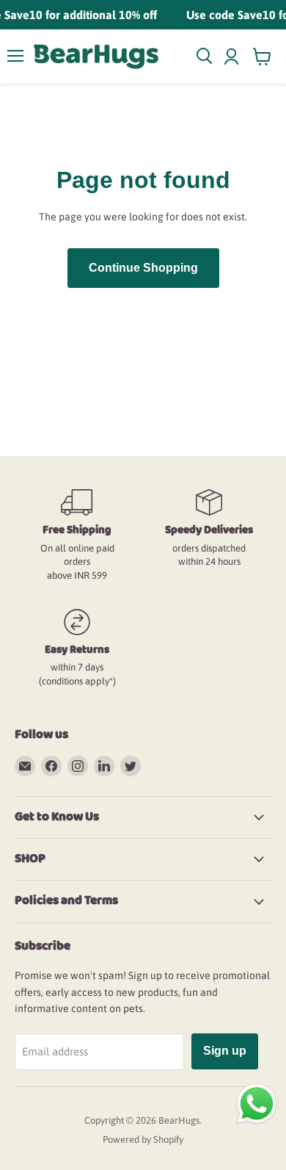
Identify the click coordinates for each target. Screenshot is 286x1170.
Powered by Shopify (143, 1139)
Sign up (224, 1050)
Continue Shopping (143, 267)
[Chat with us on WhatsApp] (257, 1103)
